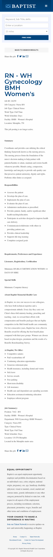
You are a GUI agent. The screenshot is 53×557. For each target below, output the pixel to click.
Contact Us (23, 537)
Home (15, 537)
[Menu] (46, 6)
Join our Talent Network (17, 524)
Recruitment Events (15, 540)
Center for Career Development (33, 540)
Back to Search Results (26, 50)
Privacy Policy (26, 543)
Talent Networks (35, 537)
